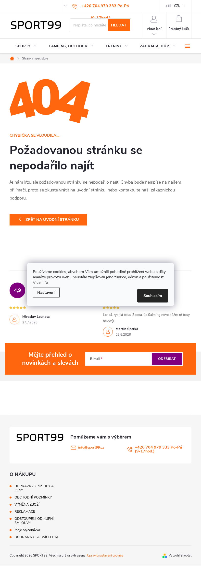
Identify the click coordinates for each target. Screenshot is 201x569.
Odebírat (167, 358)
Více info (40, 282)
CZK (177, 6)
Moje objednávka (27, 530)
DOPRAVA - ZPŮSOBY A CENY (34, 488)
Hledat (118, 25)
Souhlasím (152, 295)
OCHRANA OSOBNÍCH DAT (36, 537)
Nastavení (46, 292)
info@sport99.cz (91, 447)
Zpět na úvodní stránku (52, 219)
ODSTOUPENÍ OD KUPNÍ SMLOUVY (34, 520)
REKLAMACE (24, 511)
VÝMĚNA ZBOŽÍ (26, 504)
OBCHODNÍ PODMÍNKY (33, 497)
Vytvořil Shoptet (180, 555)
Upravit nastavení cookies (105, 555)
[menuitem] (26, 46)
